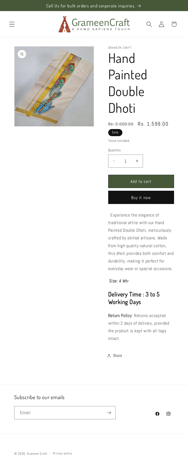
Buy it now (141, 197)
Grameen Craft (37, 454)
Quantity (114, 150)
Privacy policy (62, 453)
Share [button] (117, 355)
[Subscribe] (109, 412)
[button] (12, 24)
